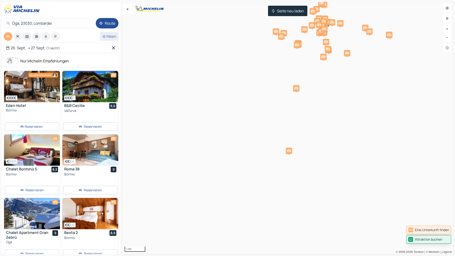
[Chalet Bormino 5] (32, 150)
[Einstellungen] (447, 18)
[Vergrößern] (447, 29)
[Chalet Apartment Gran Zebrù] (32, 213)
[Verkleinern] (447, 37)
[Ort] (447, 48)
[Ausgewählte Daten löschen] (114, 48)
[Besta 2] (90, 213)
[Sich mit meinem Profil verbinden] (447, 8)
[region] (287, 128)
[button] (365, 28)
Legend (447, 252)
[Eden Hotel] (32, 86)
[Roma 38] (90, 150)
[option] (8, 36)
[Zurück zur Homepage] (23, 9)
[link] (428, 230)
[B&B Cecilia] (90, 86)
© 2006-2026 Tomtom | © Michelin (418, 252)
